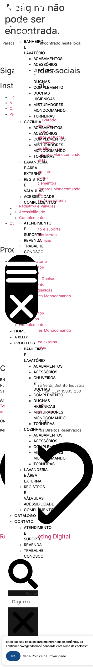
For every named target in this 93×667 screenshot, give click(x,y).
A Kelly (21, 337)
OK (13, 656)
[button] (21, 290)
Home (19, 331)
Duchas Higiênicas (44, 96)
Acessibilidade (39, 196)
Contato (26, 214)
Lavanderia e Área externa (36, 168)
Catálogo (25, 515)
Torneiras (44, 116)
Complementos (49, 139)
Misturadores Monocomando (49, 107)
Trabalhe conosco (34, 249)
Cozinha (32, 121)
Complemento (48, 87)
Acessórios (45, 64)
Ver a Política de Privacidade (44, 656)
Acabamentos (47, 58)
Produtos (26, 32)
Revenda (33, 240)
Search (32, 593)
